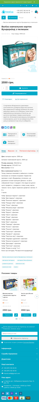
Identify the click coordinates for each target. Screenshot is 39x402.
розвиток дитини (7, 263)
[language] (32, 6)
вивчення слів (20, 263)
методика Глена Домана (24, 260)
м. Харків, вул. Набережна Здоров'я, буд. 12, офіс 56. (19, 382)
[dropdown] (3, 6)
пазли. (16, 267)
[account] (36, 6)
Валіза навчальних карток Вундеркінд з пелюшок (17, 257)
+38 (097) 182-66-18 (23, 10)
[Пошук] (35, 17)
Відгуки (12, 151)
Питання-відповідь (29, 151)
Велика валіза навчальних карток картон (9, 295)
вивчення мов (6, 267)
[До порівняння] (17, 282)
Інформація (6, 348)
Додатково (6, 359)
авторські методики (8, 260)
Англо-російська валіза (27, 294)
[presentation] (2, 296)
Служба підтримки (9, 354)
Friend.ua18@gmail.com (12, 373)
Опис (4, 151)
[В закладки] (17, 278)
